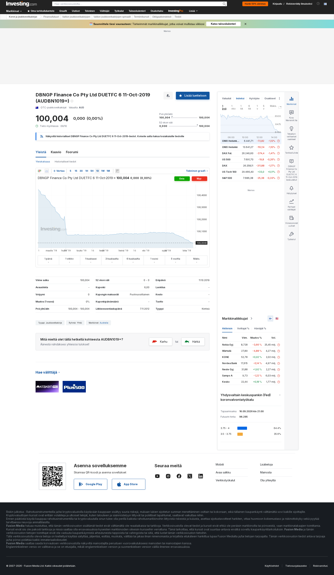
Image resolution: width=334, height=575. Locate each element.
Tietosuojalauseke (296, 565)
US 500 (226, 159)
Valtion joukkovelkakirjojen (76, 16)
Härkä (196, 341)
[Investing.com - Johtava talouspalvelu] (21, 4)
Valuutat (226, 98)
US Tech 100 (229, 171)
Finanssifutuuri (51, 16)
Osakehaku (157, 11)
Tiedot (178, 16)
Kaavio (56, 152)
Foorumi (72, 152)
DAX (224, 165)
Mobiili (220, 464)
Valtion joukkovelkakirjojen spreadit (112, 16)
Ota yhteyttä (268, 480)
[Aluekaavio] (47, 171)
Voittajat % (243, 328)
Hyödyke (254, 98)
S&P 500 (227, 178)
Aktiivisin (227, 328)
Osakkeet (270, 98)
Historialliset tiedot (65, 161)
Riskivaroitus (320, 565)
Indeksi (240, 98)
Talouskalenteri (137, 11)
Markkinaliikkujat (235, 318)
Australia (104, 323)
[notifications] (318, 3)
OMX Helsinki (230, 147)
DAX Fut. (227, 153)
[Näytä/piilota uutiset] (117, 171)
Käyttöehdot (272, 565)
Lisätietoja (266, 464)
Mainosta (266, 472)
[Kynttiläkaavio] (39, 171)
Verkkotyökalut (225, 480)
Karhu (163, 341)
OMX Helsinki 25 (231, 140)
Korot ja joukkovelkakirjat (23, 16)
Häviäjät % (260, 328)
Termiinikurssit (141, 16)
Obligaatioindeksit (161, 16)
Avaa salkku (223, 472)
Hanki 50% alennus (255, 4)
